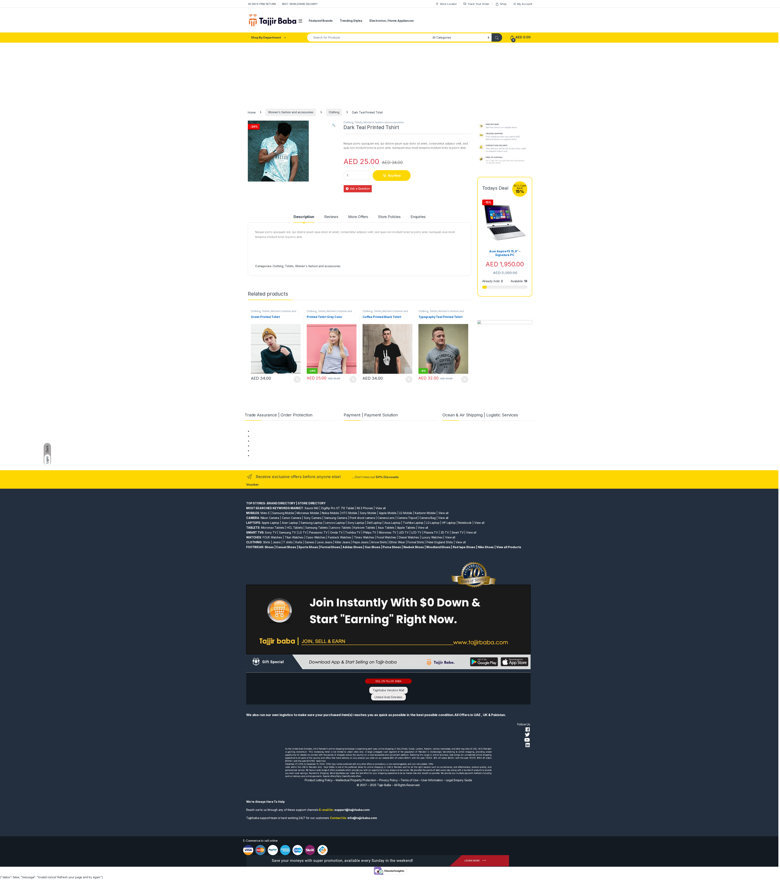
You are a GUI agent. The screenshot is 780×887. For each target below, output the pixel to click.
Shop (503, 3)
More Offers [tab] (358, 217)
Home (252, 112)
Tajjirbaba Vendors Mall (388, 690)
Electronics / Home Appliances (391, 20)
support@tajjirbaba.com (352, 809)
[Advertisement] (390, 73)
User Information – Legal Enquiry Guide (446, 780)
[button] (333, 125)
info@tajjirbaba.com (362, 818)
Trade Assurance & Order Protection (275, 450)
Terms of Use (409, 780)
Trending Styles (351, 20)
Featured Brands (321, 20)
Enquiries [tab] (418, 217)
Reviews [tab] (331, 217)
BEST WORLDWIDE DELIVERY (300, 3)
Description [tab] (304, 217)
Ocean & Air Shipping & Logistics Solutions (279, 455)
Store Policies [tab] (389, 217)
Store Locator (448, 3)
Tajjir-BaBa (384, 785)
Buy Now (394, 175)
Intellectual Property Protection (356, 780)
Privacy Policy (388, 780)
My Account (524, 3)
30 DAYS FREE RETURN (262, 3)
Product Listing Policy (319, 780)
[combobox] (368, 37)
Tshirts (358, 122)
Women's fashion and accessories (290, 112)
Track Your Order (478, 3)
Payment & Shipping (264, 431)
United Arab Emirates (388, 697)
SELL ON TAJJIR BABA (388, 681)
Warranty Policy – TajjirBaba (269, 445)
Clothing (334, 112)
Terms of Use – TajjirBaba (268, 436)
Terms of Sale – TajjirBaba (268, 441)
